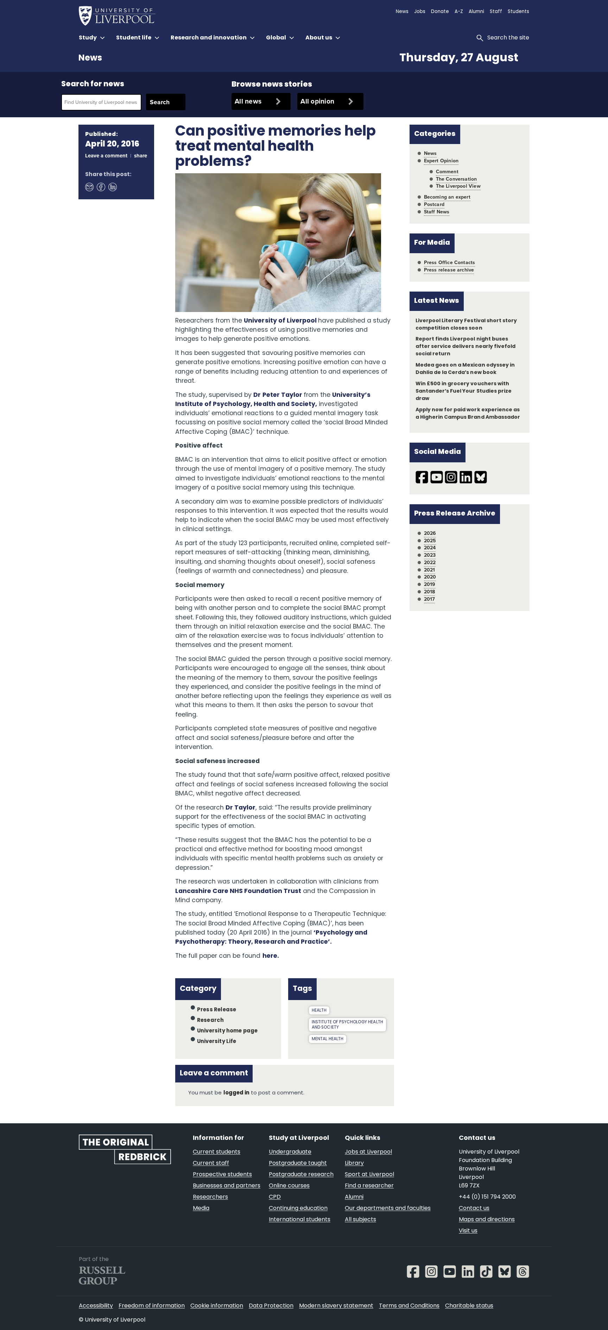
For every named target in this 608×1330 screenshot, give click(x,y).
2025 (430, 540)
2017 (429, 599)
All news (248, 101)
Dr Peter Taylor (278, 395)
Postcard (434, 204)
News (90, 58)
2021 (429, 570)
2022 (430, 562)
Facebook (100, 186)
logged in (236, 1093)
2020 (430, 577)
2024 (430, 547)
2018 (429, 591)
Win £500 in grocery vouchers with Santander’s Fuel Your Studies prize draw (464, 391)
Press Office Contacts (449, 262)
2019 (430, 584)
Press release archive (449, 270)
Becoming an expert (447, 197)
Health (319, 1011)
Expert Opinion (441, 160)
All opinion (317, 101)
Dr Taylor (240, 808)
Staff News (437, 212)
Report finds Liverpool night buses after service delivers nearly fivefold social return (465, 347)
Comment (447, 171)
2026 (430, 533)
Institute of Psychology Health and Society (347, 1025)
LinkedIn (112, 186)
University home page (227, 1031)
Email (89, 186)
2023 (430, 555)
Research (210, 1020)
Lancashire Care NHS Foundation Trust (238, 891)
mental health (328, 1039)
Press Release (216, 1010)
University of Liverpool (281, 321)
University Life (216, 1041)
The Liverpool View (458, 186)
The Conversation (456, 179)
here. (270, 956)
